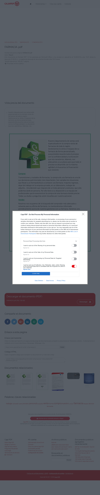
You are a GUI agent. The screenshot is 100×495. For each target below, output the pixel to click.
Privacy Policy (61, 280)
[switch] (74, 245)
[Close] (84, 215)
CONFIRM (36, 273)
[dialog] (50, 247)
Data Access (50, 280)
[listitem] (50, 241)
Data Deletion (39, 280)
